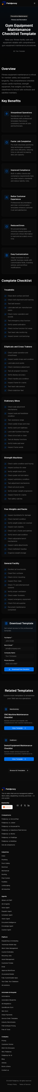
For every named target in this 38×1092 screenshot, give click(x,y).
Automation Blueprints (9, 1000)
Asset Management (8, 959)
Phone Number (9, 660)
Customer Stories (7, 1044)
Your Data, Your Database (10, 981)
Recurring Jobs (7, 956)
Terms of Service (25, 1084)
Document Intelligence (9, 922)
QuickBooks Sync (7, 1007)
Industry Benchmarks (9, 1022)
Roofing (4, 874)
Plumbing (4, 860)
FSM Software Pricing (9, 1026)
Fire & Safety (6, 863)
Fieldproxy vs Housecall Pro (11, 826)
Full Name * (8, 637)
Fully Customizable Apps (10, 978)
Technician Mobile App (9, 944)
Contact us (5, 1070)
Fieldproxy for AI (7, 1055)
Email (3, 967)
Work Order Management (10, 948)
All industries (6, 889)
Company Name (9, 653)
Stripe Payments (7, 1015)
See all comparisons (8, 845)
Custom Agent (6, 930)
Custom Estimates (8, 952)
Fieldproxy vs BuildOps (9, 841)
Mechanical (5, 871)
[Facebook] (21, 805)
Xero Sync (5, 1011)
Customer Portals (7, 963)
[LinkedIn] (29, 805)
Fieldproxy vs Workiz (8, 834)
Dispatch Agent (7, 911)
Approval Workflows (8, 970)
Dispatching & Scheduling (10, 941)
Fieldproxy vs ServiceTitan (10, 819)
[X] (25, 805)
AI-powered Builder (8, 974)
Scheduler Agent (7, 915)
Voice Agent (5, 908)
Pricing (4, 1041)
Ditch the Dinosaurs (8, 1048)
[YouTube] (18, 805)
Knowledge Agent (7, 926)
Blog (3, 1059)
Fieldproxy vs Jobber (8, 823)
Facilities (4, 882)
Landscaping (6, 885)
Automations (6, 996)
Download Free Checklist (20, 669)
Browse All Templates (17, 770)
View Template (17, 728)
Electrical (5, 867)
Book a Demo (6, 1066)
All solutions (6, 985)
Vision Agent (6, 919)
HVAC (3, 856)
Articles (4, 1063)
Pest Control (6, 878)
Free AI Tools (6, 1029)
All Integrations (6, 1004)
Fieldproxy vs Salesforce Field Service (14, 830)
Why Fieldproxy (7, 1052)
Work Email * (8, 645)
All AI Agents (6, 904)
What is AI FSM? (7, 900)
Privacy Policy (12, 1084)
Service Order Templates (10, 1018)
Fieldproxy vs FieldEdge (9, 837)
